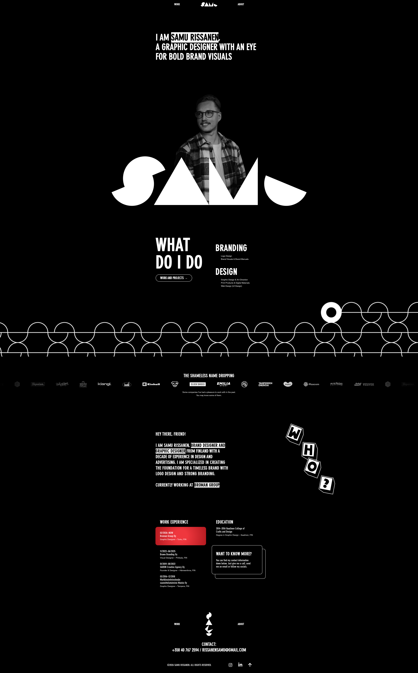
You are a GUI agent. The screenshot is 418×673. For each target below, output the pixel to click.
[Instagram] (230, 664)
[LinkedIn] (240, 664)
